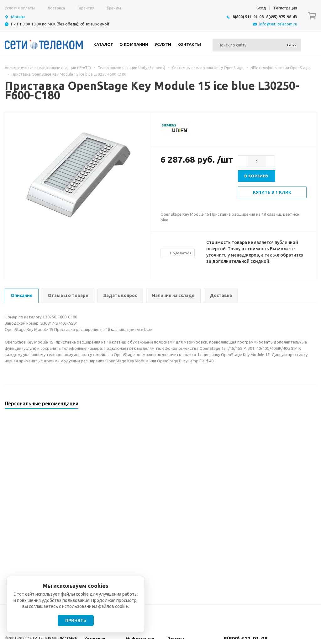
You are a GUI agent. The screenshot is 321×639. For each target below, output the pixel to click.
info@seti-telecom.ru (278, 24)
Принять (75, 620)
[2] (170, 180)
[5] (189, 180)
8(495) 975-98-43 (281, 17)
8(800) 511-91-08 (248, 17)
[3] (176, 180)
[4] (182, 180)
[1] (163, 180)
